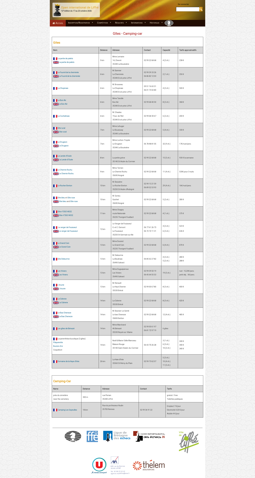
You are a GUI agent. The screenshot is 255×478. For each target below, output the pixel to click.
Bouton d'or (58, 346)
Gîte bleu (61, 198)
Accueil (59, 23)
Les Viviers (62, 271)
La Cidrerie (62, 299)
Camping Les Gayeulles (67, 410)
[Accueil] (57, 10)
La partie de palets (65, 58)
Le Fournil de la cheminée (68, 72)
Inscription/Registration (78, 23)
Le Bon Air (62, 100)
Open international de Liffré (80, 7)
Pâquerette (58, 342)
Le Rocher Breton (65, 186)
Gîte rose (71, 198)
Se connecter (183, 4)
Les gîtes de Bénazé (66, 328)
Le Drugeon (64, 146)
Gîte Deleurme (64, 259)
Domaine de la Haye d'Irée (68, 361)
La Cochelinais (64, 116)
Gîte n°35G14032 (65, 212)
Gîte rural (61, 128)
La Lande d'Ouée (65, 156)
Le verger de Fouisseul (67, 227)
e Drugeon (63, 142)
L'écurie (61, 285)
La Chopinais (63, 88)
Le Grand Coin (63, 243)
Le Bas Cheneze (64, 313)
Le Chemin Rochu (65, 170)
